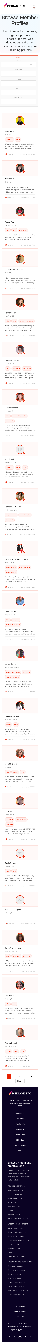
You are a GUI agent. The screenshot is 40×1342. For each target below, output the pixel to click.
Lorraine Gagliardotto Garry (16, 559)
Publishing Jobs (14, 1248)
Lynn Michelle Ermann (14, 269)
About (20, 1151)
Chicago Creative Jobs (16, 1282)
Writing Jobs (12, 1202)
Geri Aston (9, 995)
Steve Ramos (10, 611)
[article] (20, 135)
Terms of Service (20, 1312)
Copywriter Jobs (14, 1244)
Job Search (20, 1113)
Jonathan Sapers (12, 716)
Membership (20, 1124)
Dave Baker (9, 131)
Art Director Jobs (14, 1274)
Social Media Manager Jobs (18, 1240)
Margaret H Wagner (13, 507)
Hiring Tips (20, 1140)
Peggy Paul (9, 222)
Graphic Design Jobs (15, 1194)
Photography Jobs (15, 1198)
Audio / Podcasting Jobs (17, 1232)
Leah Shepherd (11, 764)
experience (18, 97)
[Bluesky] (25, 1336)
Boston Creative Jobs (16, 1294)
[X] (14, 1336)
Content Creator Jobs (16, 1266)
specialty (18, 69)
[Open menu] (34, 7)
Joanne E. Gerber (12, 360)
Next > (20, 1081)
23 (31, 1076)
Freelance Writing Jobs (16, 1256)
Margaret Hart (10, 313)
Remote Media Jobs (15, 1190)
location (18, 88)
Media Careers (20, 1145)
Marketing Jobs (14, 1206)
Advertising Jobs (14, 1278)
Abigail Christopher (13, 909)
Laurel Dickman (11, 408)
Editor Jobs (12, 1252)
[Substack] (30, 1336)
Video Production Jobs (16, 1228)
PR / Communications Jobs (18, 1218)
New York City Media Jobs (18, 1290)
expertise (18, 60)
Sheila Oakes (10, 863)
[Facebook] (9, 1336)
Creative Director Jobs (16, 1270)
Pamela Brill (10, 179)
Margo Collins (10, 664)
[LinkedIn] (20, 1336)
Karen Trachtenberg (13, 948)
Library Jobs (12, 1210)
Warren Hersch (11, 1043)
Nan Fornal (9, 459)
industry (18, 79)
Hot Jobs (20, 1118)
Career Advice (20, 1129)
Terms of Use (20, 1306)
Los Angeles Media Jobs (17, 1286)
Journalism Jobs (14, 1214)
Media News (20, 1135)
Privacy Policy (20, 1317)
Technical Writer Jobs (16, 1236)
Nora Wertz (9, 811)
